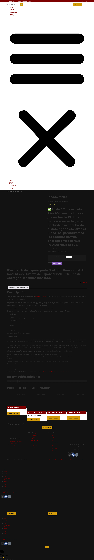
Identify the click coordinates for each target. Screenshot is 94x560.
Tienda (12, 9)
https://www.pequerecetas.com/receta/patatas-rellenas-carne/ (55, 371)
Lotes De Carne (14, 16)
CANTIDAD (56, 256)
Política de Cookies (52, 460)
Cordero (33, 437)
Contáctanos (13, 12)
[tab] (12, 287)
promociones (34, 445)
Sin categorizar (34, 447)
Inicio (11, 7)
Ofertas (12, 11)
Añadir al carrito (57, 263)
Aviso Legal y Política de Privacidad (67, 460)
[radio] (67, 257)
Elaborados (33, 438)
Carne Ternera (13, 191)
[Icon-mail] (76, 455)
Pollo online (34, 443)
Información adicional (22, 287)
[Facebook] (73, 455)
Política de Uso (80, 460)
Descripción (12, 287)
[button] (47, 98)
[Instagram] (69, 455)
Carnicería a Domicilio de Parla (42, 296)
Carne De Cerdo (34, 434)
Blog (11, 14)
